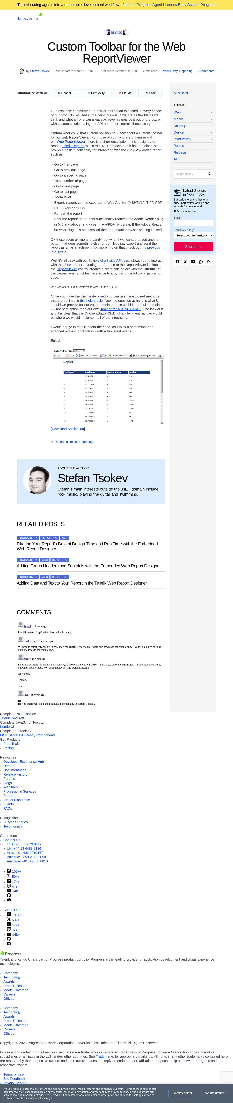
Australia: (27, 861)
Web (64, 537)
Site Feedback (14, 1079)
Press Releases (15, 986)
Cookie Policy (70, 1095)
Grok (152, 93)
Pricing (8, 748)
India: (25, 853)
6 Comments (205, 71)
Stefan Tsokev (39, 71)
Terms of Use (13, 1074)
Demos (8, 766)
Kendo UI (7, 727)
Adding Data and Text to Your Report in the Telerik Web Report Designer (82, 583)
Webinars (10, 787)
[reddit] (201, 261)
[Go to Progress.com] (11, 955)
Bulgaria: (26, 857)
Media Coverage (15, 990)
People (179, 146)
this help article (91, 300)
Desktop (180, 126)
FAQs (7, 808)
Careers (9, 994)
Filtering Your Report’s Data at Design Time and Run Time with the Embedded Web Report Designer (87, 546)
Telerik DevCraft (12, 718)
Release (180, 152)
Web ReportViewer (71, 141)
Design (179, 132)
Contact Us (11, 840)
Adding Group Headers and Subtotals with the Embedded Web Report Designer (89, 565)
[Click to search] (210, 174)
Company (10, 973)
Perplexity (98, 93)
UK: (24, 848)
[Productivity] (193, 139)
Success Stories (15, 822)
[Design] (193, 132)
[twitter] (185, 261)
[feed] (209, 261)
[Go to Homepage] (40, 18)
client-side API (111, 260)
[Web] (193, 112)
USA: (24, 844)
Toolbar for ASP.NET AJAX (120, 309)
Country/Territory (184, 230)
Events (8, 804)
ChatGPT (67, 93)
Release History (15, 774)
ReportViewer (67, 269)
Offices (8, 998)
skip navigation (27, 18)
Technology (11, 977)
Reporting (186, 71)
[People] (193, 146)
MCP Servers (10, 735)
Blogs (7, 783)
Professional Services (19, 791)
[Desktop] (193, 126)
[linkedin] (193, 261)
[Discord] (9, 900)
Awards (9, 981)
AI (175, 159)
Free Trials (11, 744)
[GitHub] (9, 896)
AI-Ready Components (38, 735)
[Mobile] (193, 119)
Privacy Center (14, 1083)
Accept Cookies (182, 1093)
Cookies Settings (215, 1093)
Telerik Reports (73, 146)
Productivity (170, 71)
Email (177, 217)
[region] (116, 1093)
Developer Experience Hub (23, 761)
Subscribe (193, 246)
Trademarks (105, 1056)
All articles (181, 93)
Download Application (68, 429)
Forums (9, 778)
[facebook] (178, 261)
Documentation (14, 770)
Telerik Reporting (81, 441)
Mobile (179, 119)
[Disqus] (91, 663)
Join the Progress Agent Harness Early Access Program (169, 5)
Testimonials (12, 826)
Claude (127, 93)
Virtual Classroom (16, 800)
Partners (9, 796)
